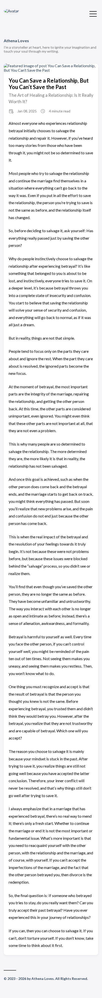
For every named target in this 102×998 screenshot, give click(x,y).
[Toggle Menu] (93, 13)
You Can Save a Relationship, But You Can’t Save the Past (49, 83)
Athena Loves (16, 40)
